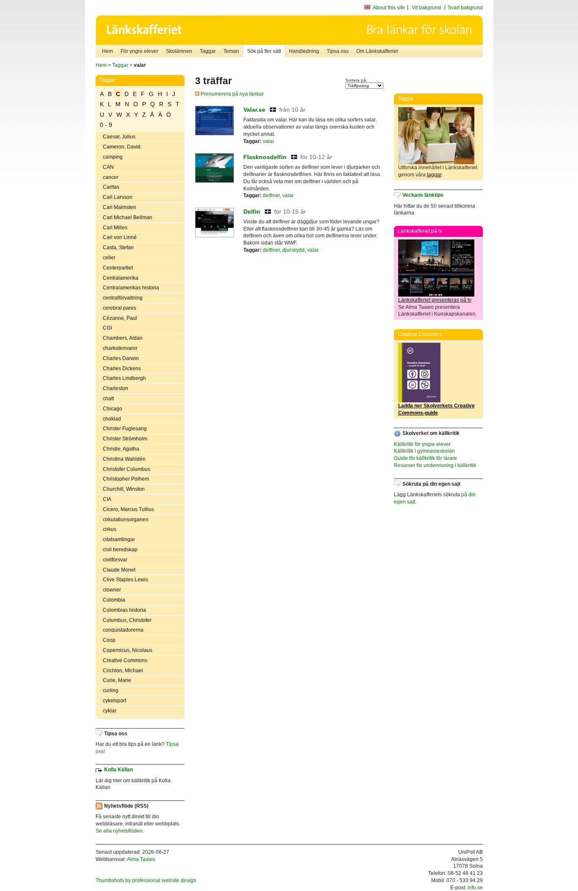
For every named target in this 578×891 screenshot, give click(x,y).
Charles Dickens (122, 368)
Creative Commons (125, 660)
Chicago (112, 409)
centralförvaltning (123, 298)
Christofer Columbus (126, 469)
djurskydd (293, 250)
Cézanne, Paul (120, 318)
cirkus (109, 529)
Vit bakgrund (426, 8)
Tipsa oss (338, 51)
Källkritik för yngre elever (422, 444)
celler (109, 258)
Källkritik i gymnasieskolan (424, 451)
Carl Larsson (117, 197)
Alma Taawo (141, 859)
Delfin (251, 211)
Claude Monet (119, 570)
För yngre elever (139, 51)
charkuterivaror (120, 348)
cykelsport (114, 701)
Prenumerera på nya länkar (231, 94)
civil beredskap (120, 550)
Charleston (115, 388)
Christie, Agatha (121, 449)
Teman (231, 51)
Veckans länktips (422, 195)
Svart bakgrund (465, 8)
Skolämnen (179, 51)
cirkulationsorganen (126, 519)
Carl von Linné (120, 237)
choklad (112, 419)
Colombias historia (124, 610)
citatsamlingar (119, 539)
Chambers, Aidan (123, 338)
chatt (108, 399)
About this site (389, 8)
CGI (107, 328)
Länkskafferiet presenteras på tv (434, 300)
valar (268, 141)
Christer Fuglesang (125, 429)
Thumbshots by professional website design (146, 880)
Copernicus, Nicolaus (127, 650)
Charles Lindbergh (124, 378)
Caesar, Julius (119, 137)
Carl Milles (115, 228)
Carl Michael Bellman (127, 217)
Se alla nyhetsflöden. (120, 831)
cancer (110, 177)
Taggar (208, 51)
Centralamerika (120, 278)
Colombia (114, 600)
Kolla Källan (118, 770)
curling (110, 690)
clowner (112, 590)
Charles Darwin (121, 358)
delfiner (271, 195)
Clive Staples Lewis (125, 580)
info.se (475, 888)
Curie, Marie (117, 680)
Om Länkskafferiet (377, 51)
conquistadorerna (123, 630)
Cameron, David (121, 147)
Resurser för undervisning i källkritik (435, 465)
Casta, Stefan (118, 247)
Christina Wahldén (124, 459)
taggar (434, 175)
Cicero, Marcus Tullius (128, 509)
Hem (107, 51)
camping (113, 157)
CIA (107, 499)
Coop (109, 640)
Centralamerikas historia (131, 288)
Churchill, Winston (124, 489)
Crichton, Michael (123, 671)
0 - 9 (106, 124)
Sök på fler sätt (264, 51)
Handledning (304, 51)
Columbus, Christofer (127, 620)
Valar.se (254, 109)
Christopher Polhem (126, 479)
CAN (108, 167)
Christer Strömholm (125, 439)
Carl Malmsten (119, 207)
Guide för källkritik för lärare (425, 458)
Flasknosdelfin (264, 157)
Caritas (111, 187)
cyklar (109, 711)
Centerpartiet (118, 268)
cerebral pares (119, 308)
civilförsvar (115, 560)
